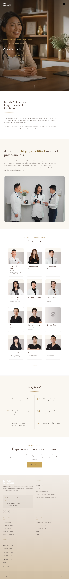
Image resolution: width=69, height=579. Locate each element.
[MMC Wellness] (7, 4)
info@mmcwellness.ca (12, 501)
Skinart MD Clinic (41, 525)
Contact (38, 534)
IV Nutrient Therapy (8, 525)
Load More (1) (34, 365)
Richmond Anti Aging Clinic (43, 522)
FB (8, 511)
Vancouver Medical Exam (42, 528)
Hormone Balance (7, 522)
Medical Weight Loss (8, 534)
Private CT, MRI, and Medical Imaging (45, 494)
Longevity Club (39, 488)
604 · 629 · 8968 (12, 498)
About (37, 531)
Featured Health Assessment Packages (46, 497)
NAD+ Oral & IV (7, 528)
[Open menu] (64, 4)
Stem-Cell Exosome (8, 531)
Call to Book (34, 464)
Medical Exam (39, 485)
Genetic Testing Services (42, 491)
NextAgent (61, 576)
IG (4, 511)
